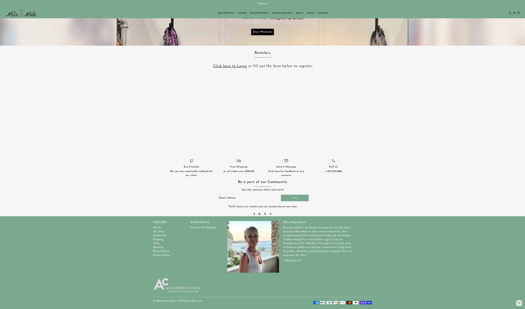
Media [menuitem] (310, 13)
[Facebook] (254, 214)
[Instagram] (259, 214)
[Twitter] (265, 214)
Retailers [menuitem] (323, 13)
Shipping (158, 239)
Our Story (159, 231)
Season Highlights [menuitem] (282, 13)
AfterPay (158, 247)
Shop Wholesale (262, 32)
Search (157, 227)
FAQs (156, 243)
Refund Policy (161, 251)
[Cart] (518, 13)
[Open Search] (510, 13)
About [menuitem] (299, 13)
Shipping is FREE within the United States (306, 4)
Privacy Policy (161, 255)
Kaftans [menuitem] (242, 13)
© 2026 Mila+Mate (164, 301)
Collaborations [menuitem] (258, 13)
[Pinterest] (270, 214)
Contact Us (159, 235)
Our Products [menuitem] (225, 13)
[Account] (514, 13)
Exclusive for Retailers (203, 227)
